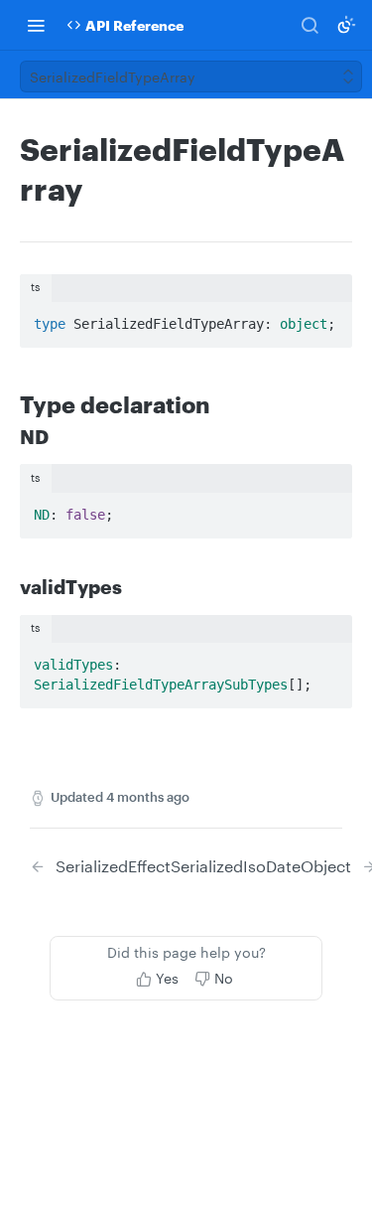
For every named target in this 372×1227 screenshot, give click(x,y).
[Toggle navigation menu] (36, 25)
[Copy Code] (328, 318)
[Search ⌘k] (309, 25)
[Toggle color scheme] (346, 25)
